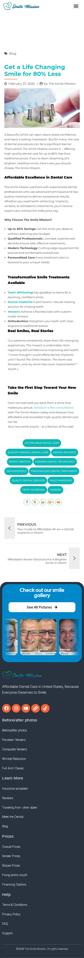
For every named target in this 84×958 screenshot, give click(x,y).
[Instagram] (16, 708)
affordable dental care (42, 442)
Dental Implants (20, 302)
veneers (55, 489)
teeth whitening (33, 489)
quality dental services (28, 480)
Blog (12, 53)
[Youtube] (26, 708)
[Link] (35, 708)
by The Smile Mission (60, 84)
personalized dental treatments (54, 471)
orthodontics (16, 471)
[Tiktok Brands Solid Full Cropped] (45, 708)
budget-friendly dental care (28, 452)
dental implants (64, 452)
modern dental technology (55, 461)
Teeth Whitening (20, 292)
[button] (76, 5)
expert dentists (20, 461)
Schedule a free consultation (54, 407)
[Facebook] (6, 708)
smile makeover (61, 480)
